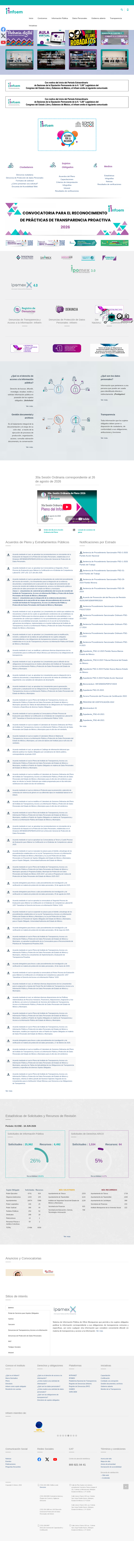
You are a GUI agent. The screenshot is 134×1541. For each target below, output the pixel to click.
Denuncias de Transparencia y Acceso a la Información (27, 1330)
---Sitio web (105, 1475)
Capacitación (105, 1375)
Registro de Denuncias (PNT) (79, 1386)
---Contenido (105, 1478)
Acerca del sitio (106, 1459)
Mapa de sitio (105, 1461)
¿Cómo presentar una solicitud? (24, 184)
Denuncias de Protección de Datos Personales (24, 1336)
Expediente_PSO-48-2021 (93, 720)
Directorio (8, 1384)
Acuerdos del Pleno (67, 176)
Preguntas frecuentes (13, 1467)
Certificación (105, 1378)
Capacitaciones (67, 179)
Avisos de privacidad (108, 1464)
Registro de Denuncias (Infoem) (80, 1384)
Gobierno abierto (98, 18)
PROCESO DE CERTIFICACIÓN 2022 (98, 702)
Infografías (67, 185)
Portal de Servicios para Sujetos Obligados (23, 1313)
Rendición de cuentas (13, 1389)
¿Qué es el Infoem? (12, 1375)
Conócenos (42, 18)
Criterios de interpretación (67, 182)
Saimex (11, 1319)
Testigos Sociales (14, 1347)
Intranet (67, 188)
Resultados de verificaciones (67, 191)
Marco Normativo (11, 1378)
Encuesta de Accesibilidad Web (25, 186)
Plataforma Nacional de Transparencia (82, 1381)
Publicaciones (10, 1464)
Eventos (8, 1461)
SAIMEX (72, 1389)
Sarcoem (11, 1324)
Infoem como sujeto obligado (15, 1386)
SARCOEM (73, 1392)
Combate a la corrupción (109, 1381)
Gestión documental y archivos (112, 1384)
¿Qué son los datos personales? (48, 1386)
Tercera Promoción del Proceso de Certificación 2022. (105, 696)
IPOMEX (72, 1378)
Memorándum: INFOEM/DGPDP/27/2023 (100, 684)
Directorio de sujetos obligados (48, 1400)
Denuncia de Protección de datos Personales (24, 178)
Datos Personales (79, 18)
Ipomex (11, 1308)
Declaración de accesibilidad (111, 1467)
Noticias (109, 181)
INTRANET (73, 1375)
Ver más (8, 1091)
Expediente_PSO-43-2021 (93, 714)
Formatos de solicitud (25, 181)
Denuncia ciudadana (24, 175)
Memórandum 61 (90, 708)
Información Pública (60, 18)
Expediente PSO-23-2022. (93, 690)
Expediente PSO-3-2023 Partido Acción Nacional (103, 678)
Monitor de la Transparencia (111, 1389)
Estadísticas (109, 176)
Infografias (109, 178)
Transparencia (116, 18)
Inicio (31, 18)
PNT (9, 1341)
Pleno (7, 1381)
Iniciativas (33, 26)
